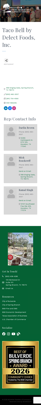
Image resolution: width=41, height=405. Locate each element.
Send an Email (25, 171)
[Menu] (37, 8)
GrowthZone (27, 401)
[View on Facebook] (10, 109)
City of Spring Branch (11, 305)
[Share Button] (6, 60)
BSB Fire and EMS (9, 309)
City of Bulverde (9, 301)
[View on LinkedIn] (6, 109)
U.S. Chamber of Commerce (14, 319)
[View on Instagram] (14, 109)
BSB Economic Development (14, 312)
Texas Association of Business (14, 316)
